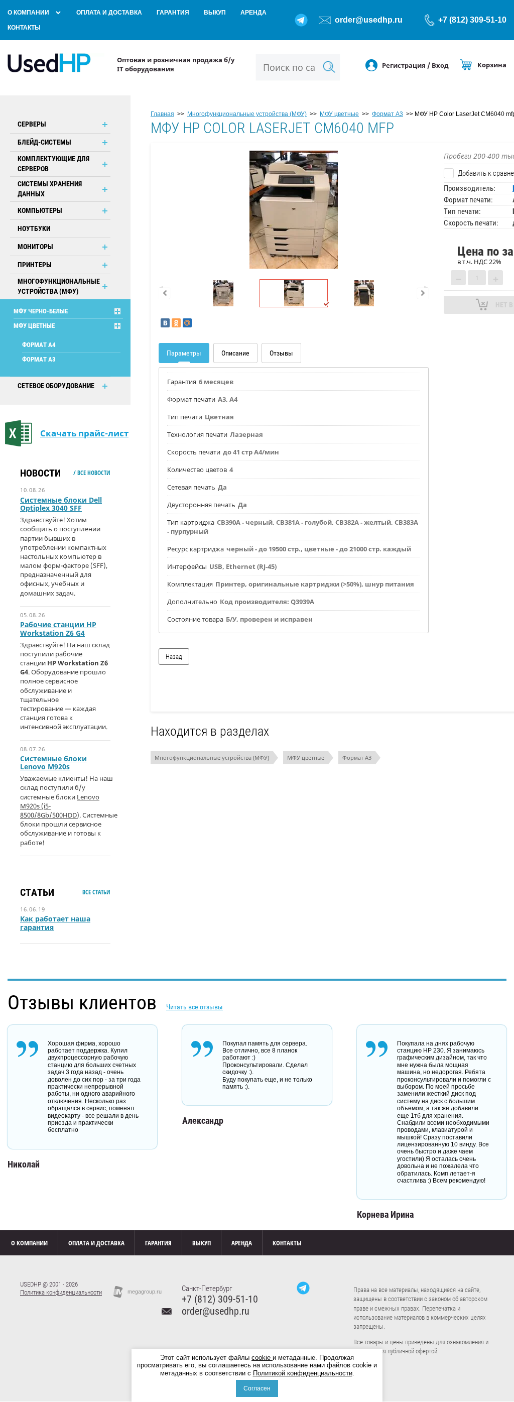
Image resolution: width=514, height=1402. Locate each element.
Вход (440, 65)
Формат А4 (39, 344)
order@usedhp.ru (369, 20)
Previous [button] (164, 293)
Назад (174, 656)
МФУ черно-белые (41, 311)
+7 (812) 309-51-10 (472, 20)
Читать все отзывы (194, 1007)
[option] (294, 210)
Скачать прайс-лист (84, 433)
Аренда (253, 12)
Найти (329, 67)
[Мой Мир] (187, 322)
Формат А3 (39, 359)
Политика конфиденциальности (61, 1292)
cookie (262, 1357)
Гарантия (173, 12)
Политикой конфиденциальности (302, 1373)
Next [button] (422, 293)
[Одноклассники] (176, 322)
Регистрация (404, 65)
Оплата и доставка (109, 12)
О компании (28, 12)
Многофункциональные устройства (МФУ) (212, 757)
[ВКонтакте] (165, 322)
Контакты (24, 27)
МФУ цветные (34, 325)
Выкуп (215, 12)
